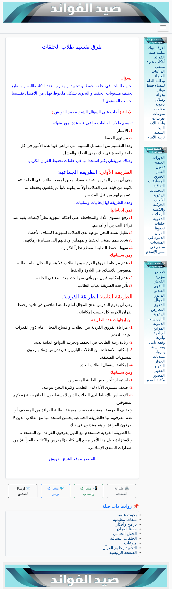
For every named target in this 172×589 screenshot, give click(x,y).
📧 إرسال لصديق (22, 491)
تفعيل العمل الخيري (159, 172)
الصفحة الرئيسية (123, 552)
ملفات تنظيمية (125, 519)
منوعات (159, 114)
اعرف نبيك (156, 48)
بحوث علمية (127, 515)
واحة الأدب (156, 123)
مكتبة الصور (155, 380)
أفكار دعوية (156, 62)
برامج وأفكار (126, 524)
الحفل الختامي (125, 533)
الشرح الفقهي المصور (159, 371)
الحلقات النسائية (123, 538)
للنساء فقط (155, 85)
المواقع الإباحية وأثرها (159, 333)
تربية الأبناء (156, 137)
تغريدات (158, 118)
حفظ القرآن (127, 529)
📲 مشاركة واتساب (88, 491)
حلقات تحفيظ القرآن (159, 228)
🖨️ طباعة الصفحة (121, 491)
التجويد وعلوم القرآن (120, 548)
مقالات (159, 109)
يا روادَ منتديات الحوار (159, 356)
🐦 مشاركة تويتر (55, 491)
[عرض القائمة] (163, 27)
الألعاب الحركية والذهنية (159, 204)
